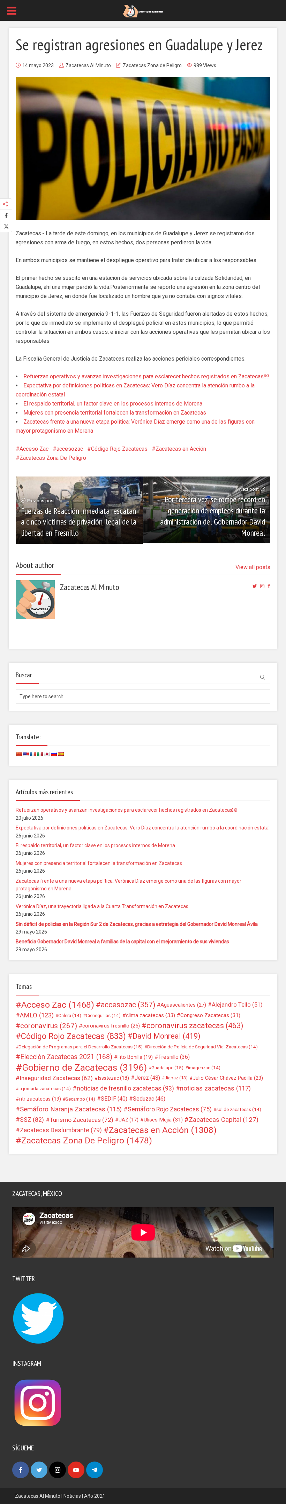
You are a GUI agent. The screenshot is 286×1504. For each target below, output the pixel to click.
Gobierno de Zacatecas (84, 1067)
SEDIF (114, 1098)
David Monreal (167, 1036)
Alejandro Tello (237, 1004)
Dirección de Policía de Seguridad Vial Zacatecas (202, 1046)
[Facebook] (20, 1470)
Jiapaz (176, 1077)
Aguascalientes (183, 1005)
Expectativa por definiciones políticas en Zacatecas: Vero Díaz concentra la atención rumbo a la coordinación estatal (143, 827)
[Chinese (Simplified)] (19, 754)
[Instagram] (57, 1470)
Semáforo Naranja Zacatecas (71, 1109)
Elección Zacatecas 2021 (66, 1057)
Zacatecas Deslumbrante (61, 1130)
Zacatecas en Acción (181, 449)
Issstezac (113, 1078)
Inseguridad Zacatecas (56, 1077)
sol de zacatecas (238, 1109)
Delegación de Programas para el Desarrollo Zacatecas (80, 1046)
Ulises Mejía (163, 1120)
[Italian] (40, 754)
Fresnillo (174, 1057)
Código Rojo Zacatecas (119, 449)
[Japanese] (47, 754)
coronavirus (48, 1026)
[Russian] (54, 754)
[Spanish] (61, 754)
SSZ (32, 1119)
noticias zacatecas (215, 1088)
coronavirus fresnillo (111, 1026)
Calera (69, 1015)
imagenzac (204, 1067)
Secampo (80, 1099)
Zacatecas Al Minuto (88, 65)
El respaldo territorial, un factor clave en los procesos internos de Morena (112, 403)
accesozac (70, 449)
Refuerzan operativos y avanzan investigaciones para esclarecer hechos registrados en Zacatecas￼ (146, 376)
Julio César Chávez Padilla (228, 1078)
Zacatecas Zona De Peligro (53, 458)
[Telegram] (94, 1470)
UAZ (128, 1120)
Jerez (147, 1077)
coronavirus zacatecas (194, 1026)
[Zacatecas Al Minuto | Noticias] (143, 11)
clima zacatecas (150, 1015)
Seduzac (149, 1098)
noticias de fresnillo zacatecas (125, 1088)
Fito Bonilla (135, 1057)
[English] (26, 754)
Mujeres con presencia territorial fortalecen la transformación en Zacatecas (114, 412)
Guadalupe (167, 1067)
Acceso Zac (34, 449)
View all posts (252, 567)
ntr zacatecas (40, 1099)
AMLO (37, 1015)
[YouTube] (76, 1470)
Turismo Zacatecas (81, 1119)
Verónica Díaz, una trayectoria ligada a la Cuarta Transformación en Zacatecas (102, 906)
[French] (33, 754)
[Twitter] (39, 1470)
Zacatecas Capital (223, 1120)
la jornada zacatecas (44, 1088)
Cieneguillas (103, 1015)
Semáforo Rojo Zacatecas (170, 1109)
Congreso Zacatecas (210, 1015)
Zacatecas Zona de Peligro (152, 65)
